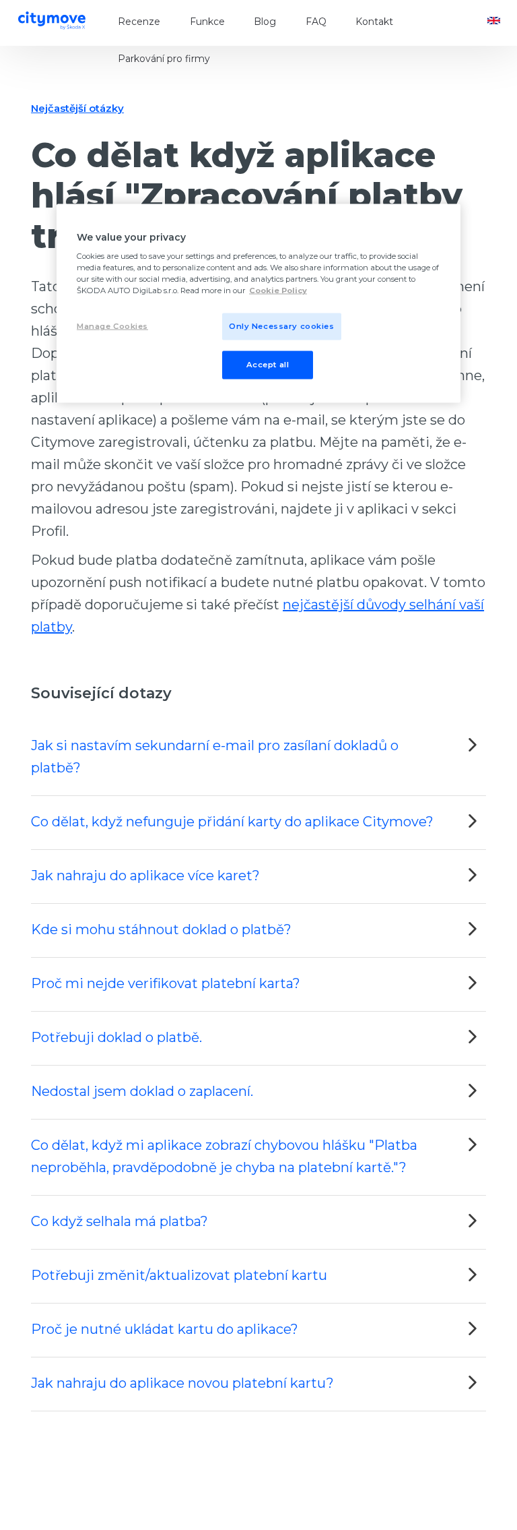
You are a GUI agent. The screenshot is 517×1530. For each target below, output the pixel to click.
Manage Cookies (112, 326)
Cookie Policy (278, 290)
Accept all (267, 364)
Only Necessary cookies (282, 326)
